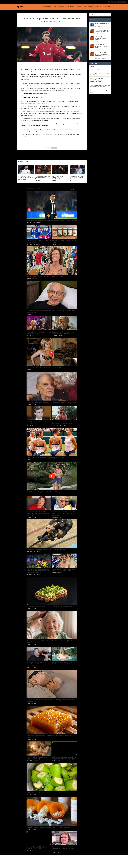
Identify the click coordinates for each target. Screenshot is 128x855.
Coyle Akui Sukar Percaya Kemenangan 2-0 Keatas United (101, 46)
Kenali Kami (107, 6)
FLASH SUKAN (49, 21)
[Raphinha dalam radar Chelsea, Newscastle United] (26, 169)
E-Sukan (90, 6)
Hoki (55, 6)
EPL (85, 6)
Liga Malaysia (71, 6)
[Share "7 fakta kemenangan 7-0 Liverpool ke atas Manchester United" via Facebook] (52, 147)
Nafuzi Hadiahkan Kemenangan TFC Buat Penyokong (100, 38)
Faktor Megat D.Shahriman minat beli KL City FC (100, 73)
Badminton (61, 6)
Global (79, 6)
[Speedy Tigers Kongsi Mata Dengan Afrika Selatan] (92, 25)
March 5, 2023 (39, 97)
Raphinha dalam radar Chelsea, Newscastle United (25, 176)
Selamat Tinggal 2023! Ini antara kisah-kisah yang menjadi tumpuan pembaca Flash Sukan (99, 80)
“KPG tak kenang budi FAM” (97, 69)
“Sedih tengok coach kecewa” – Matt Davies (99, 91)
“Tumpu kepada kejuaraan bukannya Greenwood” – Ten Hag (42, 177)
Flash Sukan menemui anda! (18, 2)
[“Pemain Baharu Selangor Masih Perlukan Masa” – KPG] (92, 31)
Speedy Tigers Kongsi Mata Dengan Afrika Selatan (102, 24)
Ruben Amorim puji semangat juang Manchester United (57, 177)
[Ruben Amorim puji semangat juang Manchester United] (60, 169)
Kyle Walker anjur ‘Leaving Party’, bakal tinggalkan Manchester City (77, 177)
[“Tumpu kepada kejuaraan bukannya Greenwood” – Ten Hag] (43, 169)
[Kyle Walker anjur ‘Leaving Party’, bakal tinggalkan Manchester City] (77, 169)
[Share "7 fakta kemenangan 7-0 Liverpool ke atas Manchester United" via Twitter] (55, 147)
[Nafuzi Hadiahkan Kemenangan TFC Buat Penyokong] (92, 38)
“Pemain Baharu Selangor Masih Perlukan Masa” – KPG (102, 31)
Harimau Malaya (47, 6)
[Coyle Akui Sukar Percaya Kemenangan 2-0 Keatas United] (92, 46)
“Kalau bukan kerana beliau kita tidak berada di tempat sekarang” (100, 86)
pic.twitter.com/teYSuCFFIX (41, 93)
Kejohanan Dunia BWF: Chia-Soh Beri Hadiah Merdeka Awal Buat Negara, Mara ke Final (102, 55)
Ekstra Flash (98, 6)
